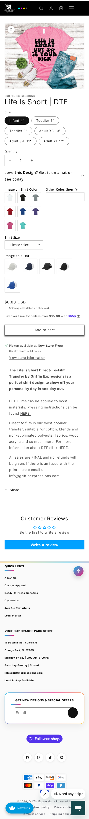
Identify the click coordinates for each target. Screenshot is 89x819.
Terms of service (33, 814)
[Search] (41, 8)
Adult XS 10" (50, 131)
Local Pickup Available (19, 680)
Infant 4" (16, 120)
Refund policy (40, 807)
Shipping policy (60, 814)
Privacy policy (63, 807)
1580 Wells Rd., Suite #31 (21, 642)
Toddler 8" (18, 131)
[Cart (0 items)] (61, 8)
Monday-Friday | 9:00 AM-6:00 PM (27, 657)
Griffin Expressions (42, 801)
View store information (27, 357)
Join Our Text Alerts (17, 608)
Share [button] (14, 490)
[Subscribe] (73, 712)
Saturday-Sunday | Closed (22, 665)
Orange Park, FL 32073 (19, 650)
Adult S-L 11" (20, 141)
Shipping (14, 308)
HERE (63, 448)
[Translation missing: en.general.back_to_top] (78, 571)
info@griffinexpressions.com (24, 672)
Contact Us (12, 600)
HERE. (25, 413)
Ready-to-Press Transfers (21, 593)
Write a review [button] (44, 545)
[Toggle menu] (71, 8)
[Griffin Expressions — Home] (16, 8)
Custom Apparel (15, 585)
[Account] (51, 8)
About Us (11, 577)
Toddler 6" (45, 120)
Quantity (11, 151)
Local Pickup (13, 615)
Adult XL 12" (54, 141)
